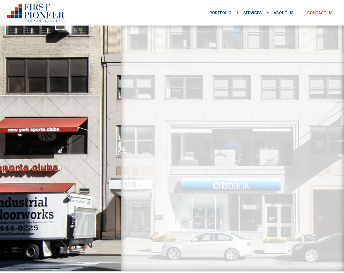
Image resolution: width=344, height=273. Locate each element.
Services (252, 12)
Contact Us (320, 12)
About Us (284, 12)
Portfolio (220, 12)
